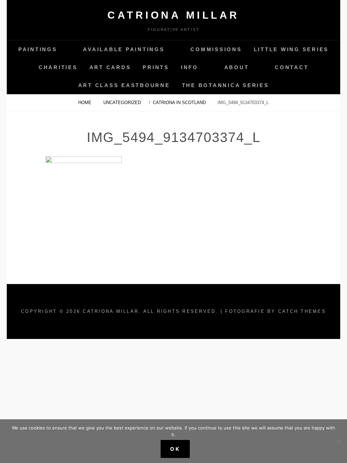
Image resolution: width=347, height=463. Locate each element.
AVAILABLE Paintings (123, 49)
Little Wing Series (291, 49)
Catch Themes (302, 311)
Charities (58, 67)
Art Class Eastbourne (124, 85)
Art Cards (110, 67)
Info (189, 67)
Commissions (216, 49)
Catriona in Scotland (180, 102)
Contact (291, 67)
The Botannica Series (225, 85)
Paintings (37, 49)
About (236, 67)
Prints (156, 67)
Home (85, 102)
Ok (175, 449)
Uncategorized (122, 102)
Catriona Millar (173, 15)
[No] (338, 441)
